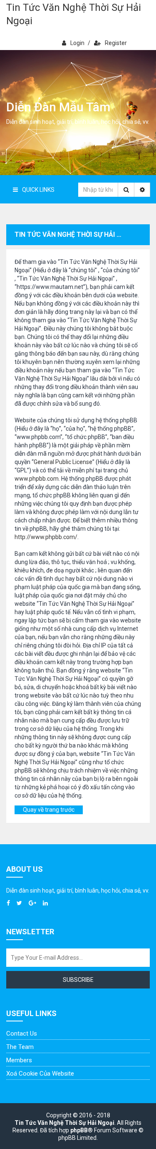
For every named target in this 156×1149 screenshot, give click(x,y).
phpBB (79, 1130)
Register (116, 43)
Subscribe (78, 979)
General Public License (63, 462)
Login (77, 43)
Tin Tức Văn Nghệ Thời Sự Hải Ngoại (73, 14)
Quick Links (38, 189)
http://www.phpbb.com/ (46, 537)
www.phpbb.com (37, 478)
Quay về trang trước (48, 809)
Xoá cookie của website (40, 1073)
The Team (20, 1047)
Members (19, 1060)
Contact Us (21, 1033)
